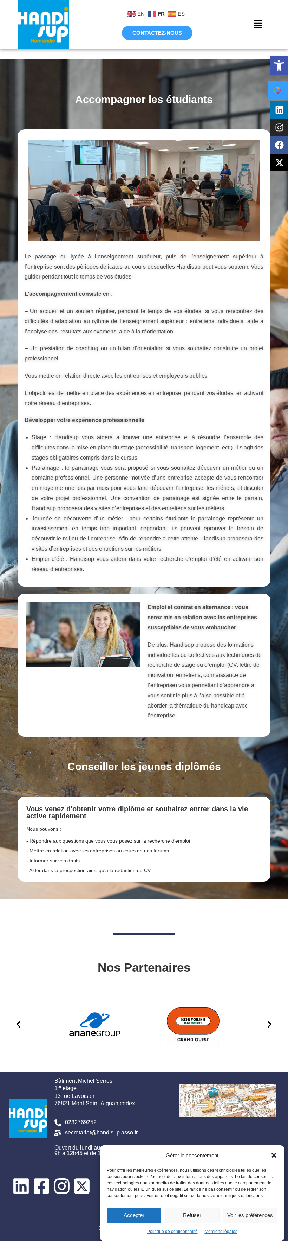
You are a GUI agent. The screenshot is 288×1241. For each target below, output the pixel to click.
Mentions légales (221, 1231)
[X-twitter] (279, 162)
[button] (279, 65)
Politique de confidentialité (172, 1231)
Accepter (134, 1215)
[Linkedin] (279, 110)
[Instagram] (279, 127)
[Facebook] (279, 145)
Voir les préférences (250, 1215)
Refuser (192, 1215)
